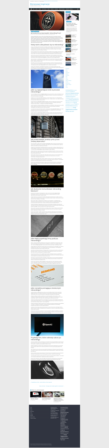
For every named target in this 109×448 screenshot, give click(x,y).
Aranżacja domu (69, 90)
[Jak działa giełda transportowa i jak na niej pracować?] (68, 62)
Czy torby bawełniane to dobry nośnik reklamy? (46, 399)
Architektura (72, 91)
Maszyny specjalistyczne (74, 99)
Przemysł (67, 79)
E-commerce (43, 34)
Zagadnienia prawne (52, 34)
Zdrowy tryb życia (70, 111)
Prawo (70, 21)
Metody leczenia (71, 102)
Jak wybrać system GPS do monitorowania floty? (75, 45)
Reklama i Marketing (36, 31)
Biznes (32, 31)
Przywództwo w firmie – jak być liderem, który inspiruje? (41, 382)
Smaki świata (71, 107)
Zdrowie (67, 87)
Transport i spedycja (68, 84)
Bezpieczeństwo (75, 93)
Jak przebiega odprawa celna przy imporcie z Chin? (75, 50)
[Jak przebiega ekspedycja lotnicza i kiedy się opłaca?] (68, 39)
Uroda (66, 85)
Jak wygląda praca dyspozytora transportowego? (74, 35)
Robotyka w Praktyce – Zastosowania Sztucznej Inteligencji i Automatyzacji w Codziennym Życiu (59, 399)
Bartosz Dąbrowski (38, 34)
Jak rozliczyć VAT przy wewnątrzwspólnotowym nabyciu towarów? (71, 24)
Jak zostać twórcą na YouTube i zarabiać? (34, 399)
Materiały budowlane (70, 100)
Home (31, 407)
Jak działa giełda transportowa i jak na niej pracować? (74, 63)
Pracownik (72, 104)
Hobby (72, 98)
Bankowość (68, 93)
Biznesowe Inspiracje (40, 4)
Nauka (66, 76)
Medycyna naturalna (64, 426)
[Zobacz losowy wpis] (78, 9)
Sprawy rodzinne (68, 83)
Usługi (49, 34)
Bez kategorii (67, 68)
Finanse (67, 21)
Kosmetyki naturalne (76, 98)
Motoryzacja (67, 75)
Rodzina (76, 105)
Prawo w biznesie (62, 430)
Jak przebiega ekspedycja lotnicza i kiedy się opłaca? (51, 1)
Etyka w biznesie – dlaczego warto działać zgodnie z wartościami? (51, 386)
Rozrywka (67, 81)
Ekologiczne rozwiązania (62, 418)
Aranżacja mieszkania (64, 408)
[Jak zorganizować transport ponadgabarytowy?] (68, 57)
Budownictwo (69, 95)
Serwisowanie (68, 107)
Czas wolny (74, 94)
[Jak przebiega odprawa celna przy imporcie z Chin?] (68, 48)
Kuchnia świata (67, 99)
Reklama (47, 34)
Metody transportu (64, 428)
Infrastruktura (67, 72)
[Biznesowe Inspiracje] (31, 9)
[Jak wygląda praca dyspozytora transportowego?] (68, 34)
